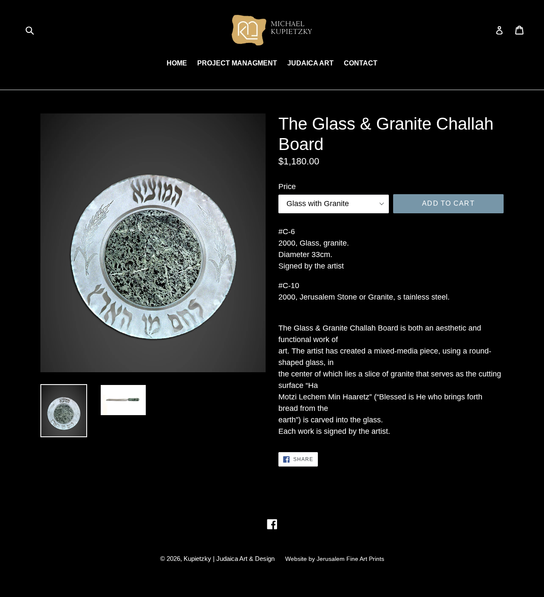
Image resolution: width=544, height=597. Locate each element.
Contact (360, 63)
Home (177, 63)
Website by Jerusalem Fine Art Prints (334, 558)
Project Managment (237, 63)
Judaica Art (310, 63)
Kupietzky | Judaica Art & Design (229, 558)
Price (287, 186)
